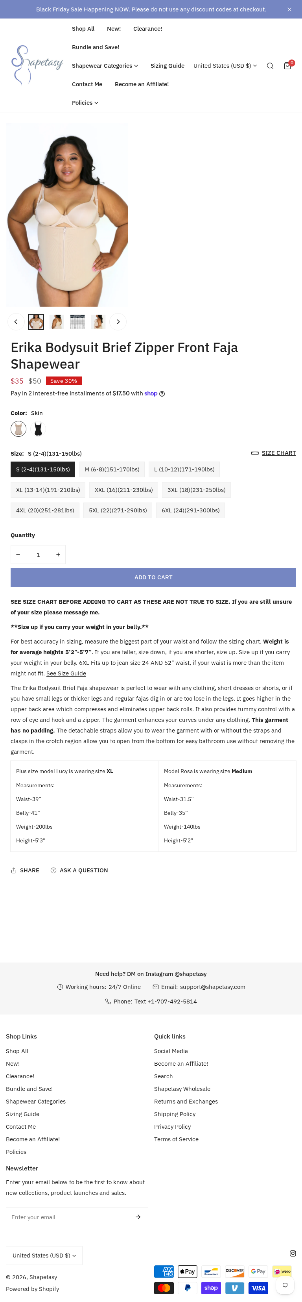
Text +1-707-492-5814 (165, 1001)
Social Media (171, 1051)
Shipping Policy (174, 1114)
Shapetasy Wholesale (182, 1088)
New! (13, 1063)
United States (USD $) (222, 65)
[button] (105, 65)
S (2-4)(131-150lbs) (43, 469)
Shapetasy (43, 1277)
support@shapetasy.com (212, 986)
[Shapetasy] (37, 66)
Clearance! (20, 1076)
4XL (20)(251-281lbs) (45, 510)
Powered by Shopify (32, 1289)
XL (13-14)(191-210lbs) (48, 489)
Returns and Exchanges (186, 1101)
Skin (18, 429)
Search (163, 1076)
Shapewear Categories (36, 1101)
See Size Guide (66, 673)
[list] (67, 215)
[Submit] (138, 1216)
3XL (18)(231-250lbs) (197, 489)
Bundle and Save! (29, 1088)
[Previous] (16, 321)
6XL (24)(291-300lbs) (191, 510)
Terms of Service (176, 1139)
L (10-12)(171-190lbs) (184, 469)
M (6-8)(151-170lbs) (112, 469)
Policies (16, 1151)
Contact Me (21, 1126)
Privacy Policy (172, 1126)
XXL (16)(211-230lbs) (124, 489)
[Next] (118, 321)
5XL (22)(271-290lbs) (118, 510)
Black (38, 429)
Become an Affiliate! (33, 1139)
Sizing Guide (22, 1114)
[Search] (270, 65)
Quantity (23, 535)
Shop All (17, 1051)
